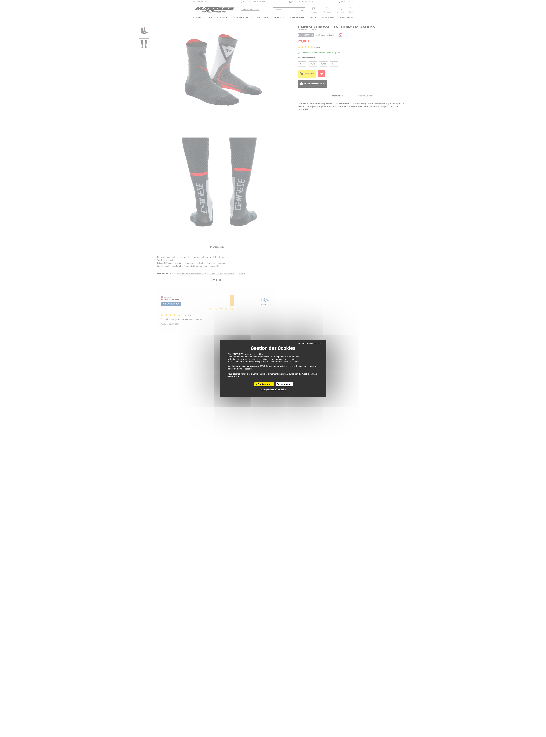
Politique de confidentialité (273, 389)
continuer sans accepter (308, 343)
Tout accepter (265, 384)
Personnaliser (284, 384)
